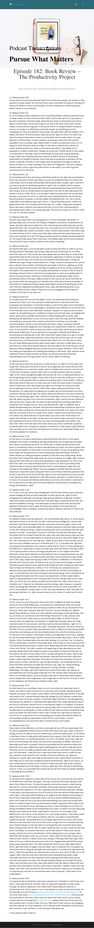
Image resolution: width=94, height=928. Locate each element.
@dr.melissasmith (43, 900)
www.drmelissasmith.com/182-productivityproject (58, 892)
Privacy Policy (57, 925)
